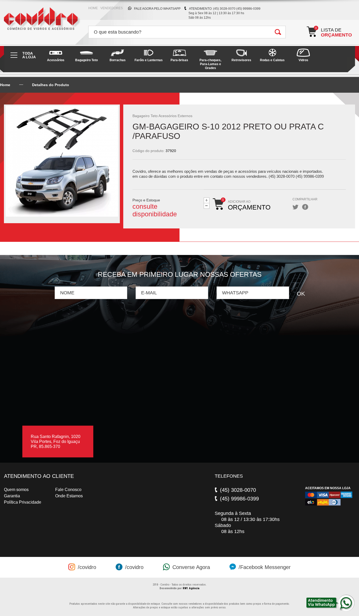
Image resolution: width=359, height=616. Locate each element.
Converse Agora (191, 567)
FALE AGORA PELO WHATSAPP (157, 9)
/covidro (87, 567)
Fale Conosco (68, 489)
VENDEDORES (111, 8)
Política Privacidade (22, 502)
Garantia (12, 496)
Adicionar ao (249, 205)
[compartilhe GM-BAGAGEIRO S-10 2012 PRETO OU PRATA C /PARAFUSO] (296, 207)
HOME (93, 8)
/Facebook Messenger (265, 567)
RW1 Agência (191, 588)
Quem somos (16, 489)
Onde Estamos (69, 496)
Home (5, 85)
